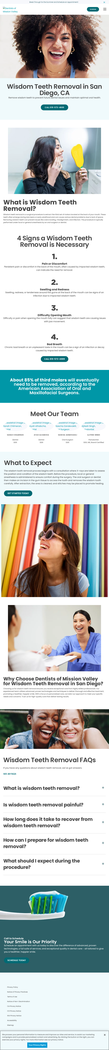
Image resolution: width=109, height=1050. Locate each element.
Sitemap (10, 1025)
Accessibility (12, 1020)
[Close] (105, 1035)
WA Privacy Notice (14, 1015)
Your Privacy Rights (37, 1045)
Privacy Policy (12, 987)
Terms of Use (12, 997)
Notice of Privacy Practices (17, 992)
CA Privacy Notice (14, 1006)
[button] (104, 9)
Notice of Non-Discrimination (18, 1001)
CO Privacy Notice (14, 1011)
